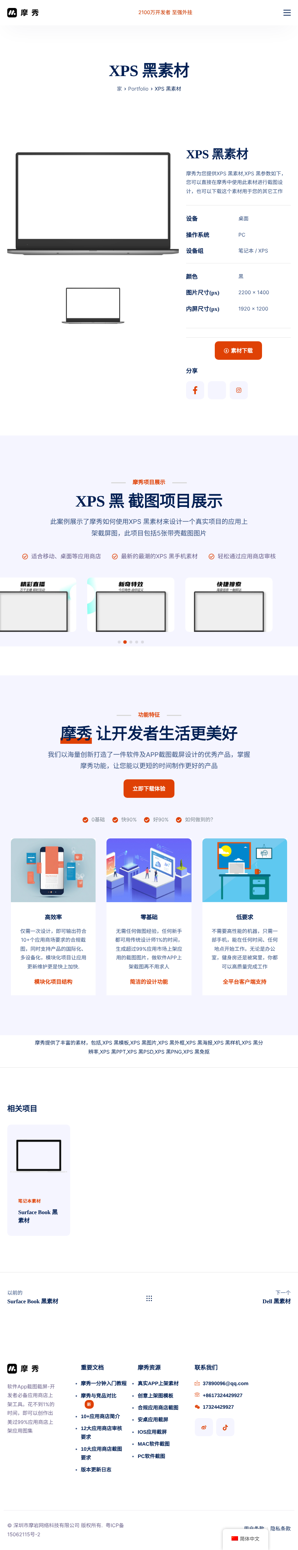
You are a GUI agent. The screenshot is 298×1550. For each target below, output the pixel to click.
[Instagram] (239, 390)
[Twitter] (217, 390)
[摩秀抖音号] (225, 1427)
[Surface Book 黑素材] (38, 1155)
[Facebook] (195, 390)
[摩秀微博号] (204, 1427)
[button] (119, 642)
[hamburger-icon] (287, 13)
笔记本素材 (29, 1201)
